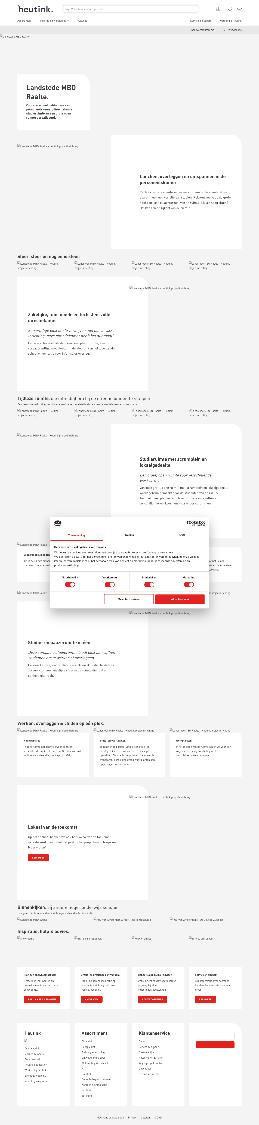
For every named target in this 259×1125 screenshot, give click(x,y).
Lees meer (38, 857)
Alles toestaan (180, 599)
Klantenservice (154, 1033)
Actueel (82, 20)
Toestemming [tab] (76, 535)
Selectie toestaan (129, 599)
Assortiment (94, 1033)
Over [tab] (182, 534)
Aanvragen (91, 999)
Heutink (32, 1033)
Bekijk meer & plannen (42, 999)
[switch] (110, 584)
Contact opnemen (152, 999)
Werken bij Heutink (231, 20)
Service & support (200, 20)
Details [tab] (129, 534)
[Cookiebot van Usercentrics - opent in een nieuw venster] (189, 523)
